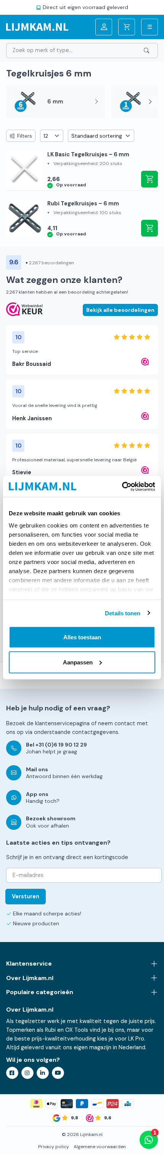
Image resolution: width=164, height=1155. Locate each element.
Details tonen (122, 613)
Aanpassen (78, 662)
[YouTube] (58, 1073)
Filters (24, 135)
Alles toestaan (82, 637)
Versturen (25, 896)
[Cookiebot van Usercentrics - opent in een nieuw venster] (121, 486)
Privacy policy (53, 1147)
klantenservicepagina (62, 723)
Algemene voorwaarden (100, 1147)
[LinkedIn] (43, 1073)
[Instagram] (27, 1073)
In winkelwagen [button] (149, 179)
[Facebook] (12, 1073)
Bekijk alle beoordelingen (120, 310)
